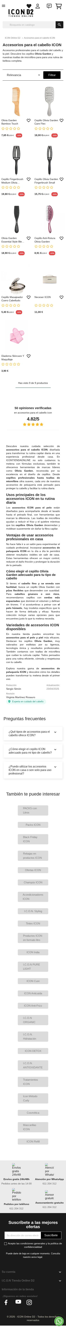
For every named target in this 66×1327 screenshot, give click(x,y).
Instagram (29, 1302)
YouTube (18, 1302)
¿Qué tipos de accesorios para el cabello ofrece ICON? (33, 733)
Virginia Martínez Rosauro (20, 697)
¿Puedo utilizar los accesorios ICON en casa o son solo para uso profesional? (33, 770)
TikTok (40, 1302)
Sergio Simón (13, 688)
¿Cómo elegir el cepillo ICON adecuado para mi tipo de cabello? (33, 750)
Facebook (7, 1302)
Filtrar (52, 75)
